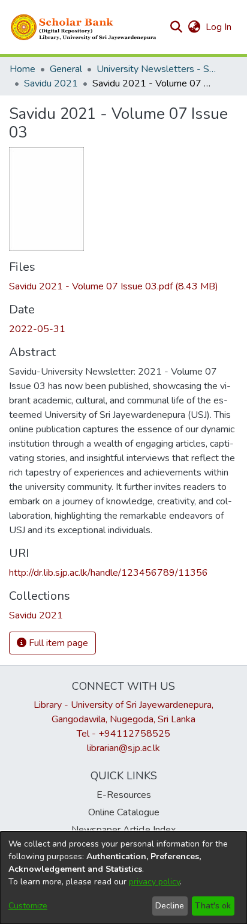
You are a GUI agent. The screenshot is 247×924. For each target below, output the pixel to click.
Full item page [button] (57, 643)
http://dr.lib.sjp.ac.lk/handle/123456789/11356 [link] (108, 572)
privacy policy (154, 881)
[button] (84, 27)
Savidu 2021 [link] (51, 83)
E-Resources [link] (124, 795)
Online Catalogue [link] (123, 812)
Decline (169, 905)
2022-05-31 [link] (37, 329)
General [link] (66, 69)
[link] (113, 286)
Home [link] (22, 69)
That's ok (213, 905)
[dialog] (123, 878)
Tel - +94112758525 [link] (123, 733)
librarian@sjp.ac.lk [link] (123, 748)
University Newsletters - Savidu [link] (156, 69)
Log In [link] (219, 27)
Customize (27, 905)
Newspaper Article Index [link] (123, 829)
